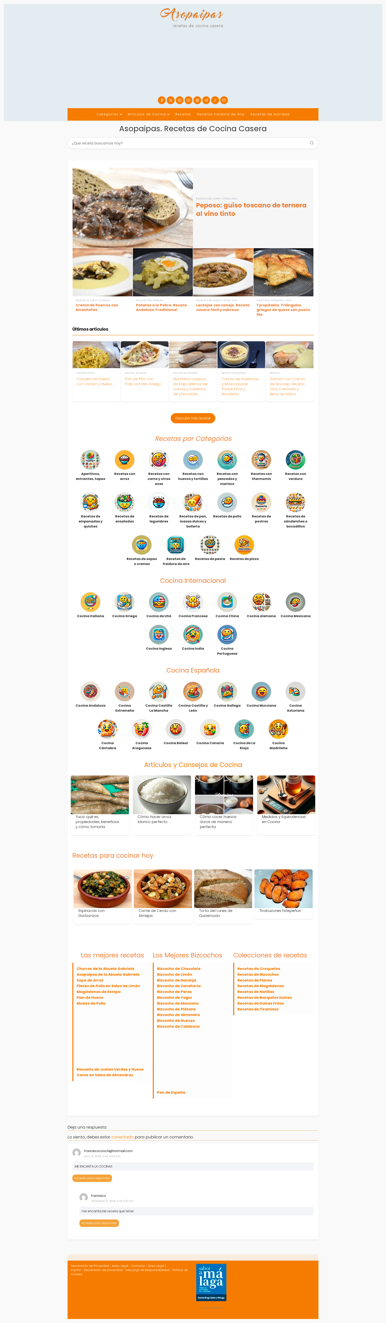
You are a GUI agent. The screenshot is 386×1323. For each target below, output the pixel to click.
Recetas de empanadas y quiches (91, 521)
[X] (171, 100)
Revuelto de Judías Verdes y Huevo (110, 1069)
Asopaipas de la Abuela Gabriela (108, 974)
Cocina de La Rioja (244, 745)
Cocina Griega (124, 616)
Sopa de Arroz (90, 980)
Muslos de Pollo (91, 1003)
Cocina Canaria (210, 743)
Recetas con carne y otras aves (159, 478)
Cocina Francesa (193, 616)
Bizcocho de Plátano (176, 1009)
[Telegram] (206, 100)
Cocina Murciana (261, 705)
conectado (122, 1137)
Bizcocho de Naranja (176, 980)
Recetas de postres (261, 519)
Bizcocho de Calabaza (178, 1026)
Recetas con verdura (295, 476)
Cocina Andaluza (91, 705)
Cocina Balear (176, 743)
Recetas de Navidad (270, 114)
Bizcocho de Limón (174, 974)
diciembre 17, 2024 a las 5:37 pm (112, 1201)
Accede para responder (92, 1178)
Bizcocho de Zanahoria (179, 985)
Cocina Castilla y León (193, 708)
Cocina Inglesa (159, 648)
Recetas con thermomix (261, 476)
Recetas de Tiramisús (258, 1009)
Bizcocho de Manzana (178, 1003)
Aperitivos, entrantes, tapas (90, 476)
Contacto (138, 1266)
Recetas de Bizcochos (258, 974)
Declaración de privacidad (103, 1270)
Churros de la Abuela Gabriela (105, 968)
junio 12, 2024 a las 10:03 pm (102, 1156)
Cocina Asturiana (295, 708)
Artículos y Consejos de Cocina (193, 764)
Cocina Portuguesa (227, 651)
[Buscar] (310, 142)
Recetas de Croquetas (258, 968)
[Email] (224, 100)
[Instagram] (180, 100)
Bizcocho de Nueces (176, 1020)
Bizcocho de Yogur (174, 997)
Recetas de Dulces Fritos (260, 1003)
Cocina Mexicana (296, 616)
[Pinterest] (197, 100)
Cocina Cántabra (107, 745)
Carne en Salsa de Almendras (105, 1074)
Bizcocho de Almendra (178, 1014)
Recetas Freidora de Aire (220, 114)
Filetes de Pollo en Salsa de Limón (108, 985)
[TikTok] (215, 100)
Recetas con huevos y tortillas (193, 476)
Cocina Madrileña (278, 745)
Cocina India (193, 648)
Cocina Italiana (90, 616)
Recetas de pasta (210, 559)
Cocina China (227, 616)
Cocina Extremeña (124, 708)
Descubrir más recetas (193, 418)
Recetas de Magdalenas (260, 985)
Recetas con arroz (124, 476)
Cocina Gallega (227, 705)
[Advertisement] (193, 66)
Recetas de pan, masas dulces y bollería (193, 521)
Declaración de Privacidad (90, 1266)
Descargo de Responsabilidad (147, 1270)
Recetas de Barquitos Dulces (264, 997)
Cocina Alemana (261, 616)
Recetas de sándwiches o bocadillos (295, 521)
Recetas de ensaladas (124, 519)
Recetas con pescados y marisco (227, 478)
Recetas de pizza (244, 559)
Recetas (183, 114)
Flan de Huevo (90, 997)
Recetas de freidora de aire (176, 561)
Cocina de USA (158, 616)
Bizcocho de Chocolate (179, 968)
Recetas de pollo (227, 516)
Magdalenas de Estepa (99, 991)
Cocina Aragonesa (141, 745)
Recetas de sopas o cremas (142, 561)
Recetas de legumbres (158, 519)
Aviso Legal (120, 1266)
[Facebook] (162, 100)
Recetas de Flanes (254, 980)
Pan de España (171, 1092)
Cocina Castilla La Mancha (158, 708)
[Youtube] (188, 100)
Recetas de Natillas (255, 991)
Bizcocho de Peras (174, 991)
